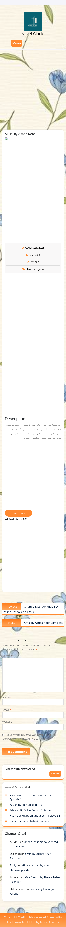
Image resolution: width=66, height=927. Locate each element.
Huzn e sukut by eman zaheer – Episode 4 (35, 815)
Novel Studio (33, 34)
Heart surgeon (35, 269)
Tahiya (14, 865)
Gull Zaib (34, 255)
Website (7, 722)
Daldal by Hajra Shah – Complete (29, 821)
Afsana (35, 262)
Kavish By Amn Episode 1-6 (26, 805)
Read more (18, 513)
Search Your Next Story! (20, 769)
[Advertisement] (33, 89)
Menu (16, 43)
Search (55, 774)
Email (6, 710)
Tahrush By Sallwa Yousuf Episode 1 (31, 810)
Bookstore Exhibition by (33, 922)
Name (7, 697)
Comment (9, 656)
